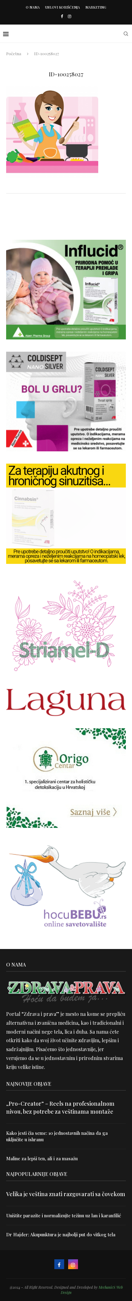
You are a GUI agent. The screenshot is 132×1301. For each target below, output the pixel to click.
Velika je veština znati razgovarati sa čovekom (65, 1194)
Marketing (95, 7)
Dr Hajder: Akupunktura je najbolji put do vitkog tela (60, 1234)
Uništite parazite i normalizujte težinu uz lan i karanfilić (63, 1215)
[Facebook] (62, 16)
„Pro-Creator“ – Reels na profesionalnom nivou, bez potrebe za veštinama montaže (60, 1107)
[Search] (126, 34)
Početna (13, 53)
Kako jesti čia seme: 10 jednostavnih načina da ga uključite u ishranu (57, 1136)
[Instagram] (69, 16)
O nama (33, 7)
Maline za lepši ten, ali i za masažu (42, 1158)
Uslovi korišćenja (62, 7)
